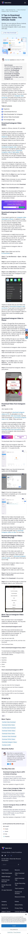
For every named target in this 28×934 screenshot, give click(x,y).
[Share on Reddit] (26, 335)
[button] (26, 914)
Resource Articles (20, 897)
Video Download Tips (10, 9)
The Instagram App (9, 119)
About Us (4, 905)
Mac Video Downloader (10, 32)
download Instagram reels (9, 147)
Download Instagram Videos (9, 742)
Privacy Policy (19, 908)
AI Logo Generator (7, 890)
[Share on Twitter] (26, 332)
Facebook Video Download (9, 736)
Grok (6, 834)
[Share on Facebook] (26, 330)
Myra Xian (7, 59)
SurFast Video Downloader (11, 117)
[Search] (18, 864)
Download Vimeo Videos (8, 733)
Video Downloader (7, 873)
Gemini (6, 831)
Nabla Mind (8, 2)
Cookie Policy (10, 932)
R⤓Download (5, 253)
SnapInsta (6, 109)
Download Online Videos (8, 725)
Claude (6, 828)
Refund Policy (19, 905)
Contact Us (5, 908)
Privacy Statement (17, 932)
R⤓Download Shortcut (10, 111)
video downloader (15, 416)
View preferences (14, 929)
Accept (14, 925)
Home (3, 9)
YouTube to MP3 (6, 745)
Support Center (6, 911)
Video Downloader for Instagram (13, 114)
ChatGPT (7, 826)
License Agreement (20, 911)
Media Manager (6, 876)
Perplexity (7, 836)
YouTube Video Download (8, 722)
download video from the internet (11, 429)
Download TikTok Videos (8, 739)
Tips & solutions (19, 888)
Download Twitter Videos (8, 730)
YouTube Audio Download (8, 728)
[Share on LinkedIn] (26, 337)
